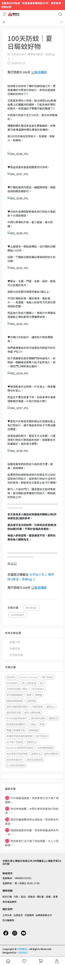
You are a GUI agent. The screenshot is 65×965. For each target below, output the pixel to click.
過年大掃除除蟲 (32, 712)
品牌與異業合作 (44, 915)
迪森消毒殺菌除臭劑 (17, 706)
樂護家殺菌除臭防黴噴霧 (19, 736)
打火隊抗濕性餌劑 (15, 765)
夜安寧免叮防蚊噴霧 (17, 753)
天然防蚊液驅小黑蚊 (17, 689)
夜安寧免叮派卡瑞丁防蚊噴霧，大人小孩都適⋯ (31, 843)
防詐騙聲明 (8, 920)
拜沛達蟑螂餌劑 (14, 694)
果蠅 (42, 724)
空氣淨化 (11, 677)
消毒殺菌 (31, 700)
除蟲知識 (15, 648)
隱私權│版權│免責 (47, 896)
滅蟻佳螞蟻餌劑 (14, 700)
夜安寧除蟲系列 (14, 759)
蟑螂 (28, 694)
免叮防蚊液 (42, 736)
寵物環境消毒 (13, 712)
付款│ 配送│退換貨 (24, 896)
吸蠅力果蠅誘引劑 (15, 730)
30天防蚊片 (12, 683)
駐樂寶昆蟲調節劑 (15, 724)
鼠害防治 (35, 753)
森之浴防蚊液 (29, 683)
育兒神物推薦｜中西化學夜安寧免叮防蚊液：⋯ (31, 811)
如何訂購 (7, 896)
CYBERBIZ (22, 952)
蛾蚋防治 (53, 718)
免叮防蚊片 (31, 607)
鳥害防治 (31, 742)
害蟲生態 (15, 642)
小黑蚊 (32, 724)
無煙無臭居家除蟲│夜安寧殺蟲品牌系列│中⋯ (31, 832)
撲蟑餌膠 (33, 730)
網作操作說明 (38, 718)
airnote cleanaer (29, 677)
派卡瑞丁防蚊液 (14, 742)
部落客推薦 (16, 655)
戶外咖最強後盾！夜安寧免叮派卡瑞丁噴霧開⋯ (31, 800)
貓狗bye (50, 706)
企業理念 (18, 915)
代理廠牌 (29, 915)
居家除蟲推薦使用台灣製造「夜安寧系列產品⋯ (31, 821)
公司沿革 (7, 915)
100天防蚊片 (17, 615)
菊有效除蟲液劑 (34, 759)
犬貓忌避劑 (37, 706)
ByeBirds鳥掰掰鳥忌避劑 (19, 747)
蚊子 (42, 683)
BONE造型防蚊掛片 (16, 718)
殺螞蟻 (38, 694)
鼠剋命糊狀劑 (51, 753)
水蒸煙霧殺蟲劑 (45, 747)
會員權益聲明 (9, 901)
